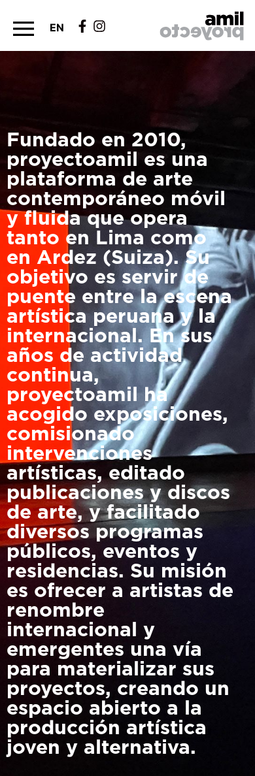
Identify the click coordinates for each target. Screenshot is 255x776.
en (57, 27)
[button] (23, 28)
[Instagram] (99, 26)
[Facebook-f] (82, 26)
